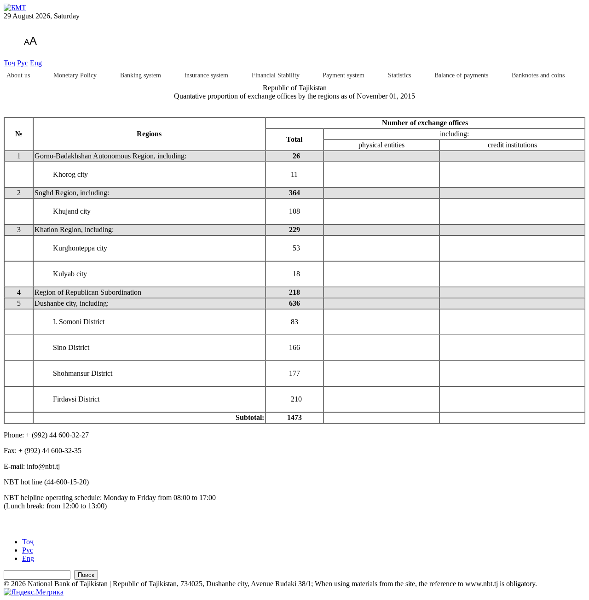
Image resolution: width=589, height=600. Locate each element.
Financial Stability (276, 75)
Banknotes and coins (538, 75)
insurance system (206, 75)
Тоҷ (9, 63)
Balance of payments (461, 75)
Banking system (140, 75)
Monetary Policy (75, 75)
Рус (22, 63)
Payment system (343, 75)
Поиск (86, 574)
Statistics (399, 75)
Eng (36, 63)
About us (18, 75)
